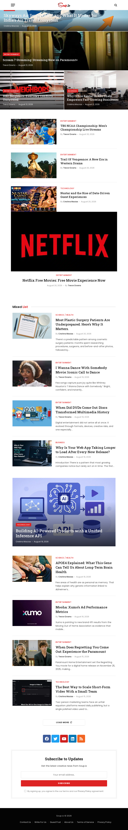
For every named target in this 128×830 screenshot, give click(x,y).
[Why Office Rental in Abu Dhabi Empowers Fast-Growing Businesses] (96, 90)
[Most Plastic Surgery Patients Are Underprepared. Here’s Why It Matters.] (32, 326)
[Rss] (81, 739)
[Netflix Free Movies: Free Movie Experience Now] (64, 241)
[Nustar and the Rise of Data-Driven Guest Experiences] (34, 199)
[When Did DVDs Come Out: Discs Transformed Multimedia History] (32, 413)
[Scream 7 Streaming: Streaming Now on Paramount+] (64, 50)
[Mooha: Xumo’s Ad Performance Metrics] (32, 613)
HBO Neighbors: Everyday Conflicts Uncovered (28, 97)
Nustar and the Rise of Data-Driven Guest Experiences (85, 195)
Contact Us (25, 822)
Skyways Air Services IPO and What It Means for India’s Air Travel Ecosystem (50, 18)
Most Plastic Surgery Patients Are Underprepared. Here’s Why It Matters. (83, 324)
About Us (68, 822)
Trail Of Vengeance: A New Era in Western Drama (84, 161)
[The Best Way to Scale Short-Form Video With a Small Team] (32, 693)
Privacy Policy (84, 791)
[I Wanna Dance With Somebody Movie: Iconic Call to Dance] (32, 374)
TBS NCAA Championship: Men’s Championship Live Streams (83, 127)
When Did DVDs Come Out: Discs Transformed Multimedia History (82, 409)
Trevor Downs (9, 65)
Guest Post (55, 822)
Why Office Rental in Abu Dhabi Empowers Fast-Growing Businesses (92, 97)
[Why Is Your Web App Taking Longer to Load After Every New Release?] (32, 453)
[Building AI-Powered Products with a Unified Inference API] (64, 512)
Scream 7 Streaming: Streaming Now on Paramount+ (40, 60)
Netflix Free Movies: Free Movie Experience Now (64, 280)
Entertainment (11, 54)
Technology (67, 188)
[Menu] (13, 5)
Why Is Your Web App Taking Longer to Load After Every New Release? (86, 449)
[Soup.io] (64, 5)
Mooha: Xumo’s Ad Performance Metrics (81, 609)
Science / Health (65, 315)
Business (72, 91)
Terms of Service (85, 822)
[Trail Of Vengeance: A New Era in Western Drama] (34, 165)
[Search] (115, 5)
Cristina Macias (11, 26)
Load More (62, 722)
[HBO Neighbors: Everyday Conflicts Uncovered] (32, 90)
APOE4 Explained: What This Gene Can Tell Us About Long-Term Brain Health (84, 567)
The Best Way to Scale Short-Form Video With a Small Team (83, 689)
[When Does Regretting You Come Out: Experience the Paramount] (32, 653)
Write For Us (40, 822)
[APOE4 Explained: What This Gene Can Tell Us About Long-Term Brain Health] (32, 569)
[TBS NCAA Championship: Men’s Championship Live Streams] (34, 131)
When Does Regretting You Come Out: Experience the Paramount (82, 649)
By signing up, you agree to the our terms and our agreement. (65, 791)
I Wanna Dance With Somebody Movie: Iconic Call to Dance (81, 370)
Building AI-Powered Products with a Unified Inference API (59, 533)
